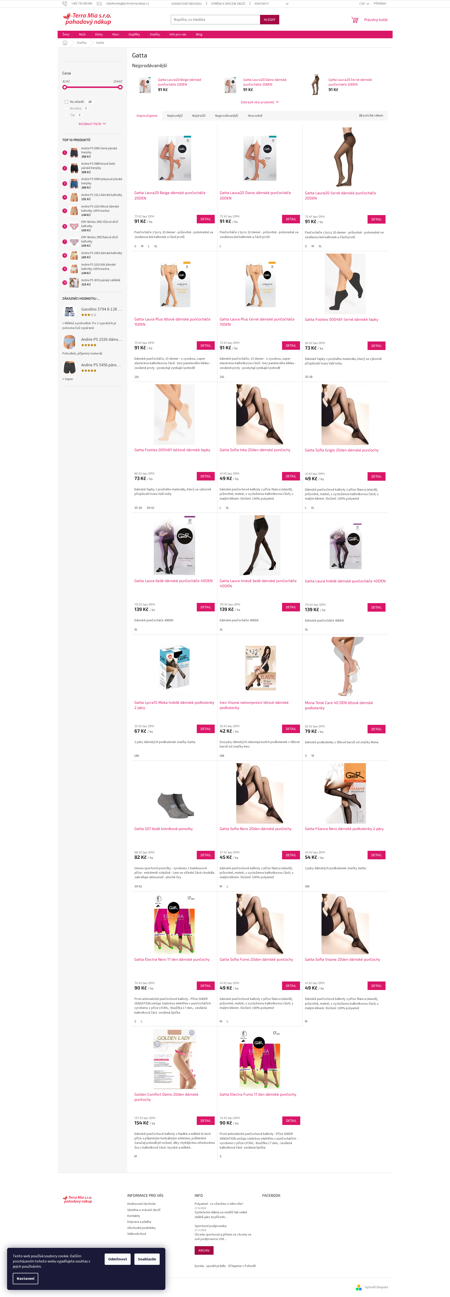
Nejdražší (199, 115)
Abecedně (255, 115)
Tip (75, 115)
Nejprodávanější (226, 115)
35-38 (309, 377)
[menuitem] (66, 34)
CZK (362, 4)
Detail (206, 219)
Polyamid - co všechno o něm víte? (219, 1204)
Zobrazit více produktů (257, 102)
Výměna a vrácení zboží (228, 4)
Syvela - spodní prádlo (210, 1266)
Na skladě (81, 101)
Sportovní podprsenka (211, 1226)
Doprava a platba (139, 1221)
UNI (136, 755)
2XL (136, 377)
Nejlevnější (175, 115)
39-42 (150, 508)
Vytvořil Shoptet (376, 1287)
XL (155, 246)
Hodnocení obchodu (186, 4)
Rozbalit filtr (90, 124)
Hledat (269, 19)
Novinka (78, 108)
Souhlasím (147, 1259)
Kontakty (262, 4)
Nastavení (25, 1278)
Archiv (204, 1250)
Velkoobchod (136, 1234)
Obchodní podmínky (141, 1228)
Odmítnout (117, 1259)
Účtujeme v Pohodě (242, 1266)
